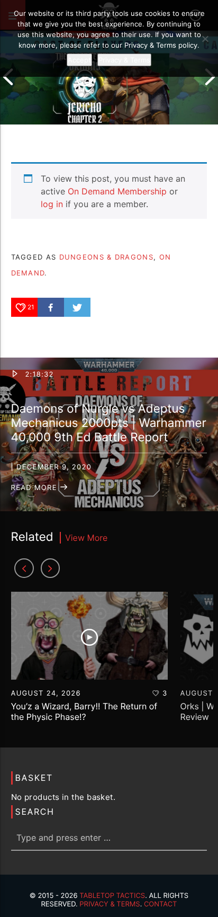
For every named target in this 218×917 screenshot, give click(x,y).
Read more (35, 488)
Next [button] (210, 76)
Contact (160, 904)
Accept (79, 60)
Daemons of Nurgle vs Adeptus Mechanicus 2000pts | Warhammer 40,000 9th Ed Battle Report (108, 423)
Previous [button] (8, 76)
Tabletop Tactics (112, 896)
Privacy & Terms (109, 904)
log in (52, 204)
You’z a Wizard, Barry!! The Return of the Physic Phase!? (84, 711)
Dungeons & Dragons (106, 257)
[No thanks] (204, 38)
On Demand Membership (117, 191)
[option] (84, 76)
